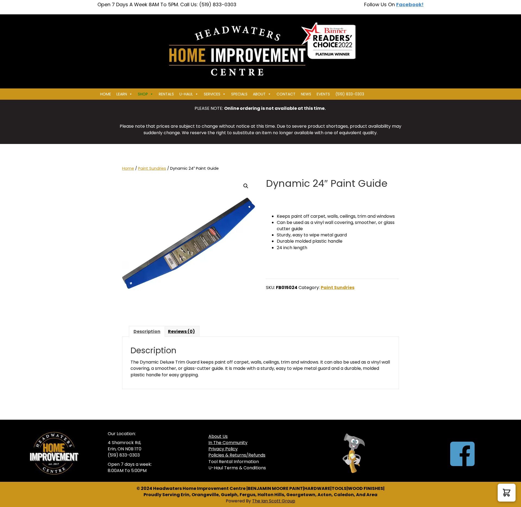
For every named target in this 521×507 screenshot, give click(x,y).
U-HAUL (186, 94)
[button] (246, 186)
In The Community (227, 442)
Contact (286, 94)
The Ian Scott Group (273, 501)
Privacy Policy (223, 449)
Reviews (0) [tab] (181, 331)
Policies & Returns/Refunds (236, 455)
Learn (121, 94)
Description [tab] (147, 331)
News (306, 94)
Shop (143, 94)
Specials (239, 94)
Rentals (166, 94)
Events (323, 94)
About (259, 94)
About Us (218, 436)
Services (212, 94)
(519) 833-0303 (349, 94)
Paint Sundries (152, 168)
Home (105, 94)
